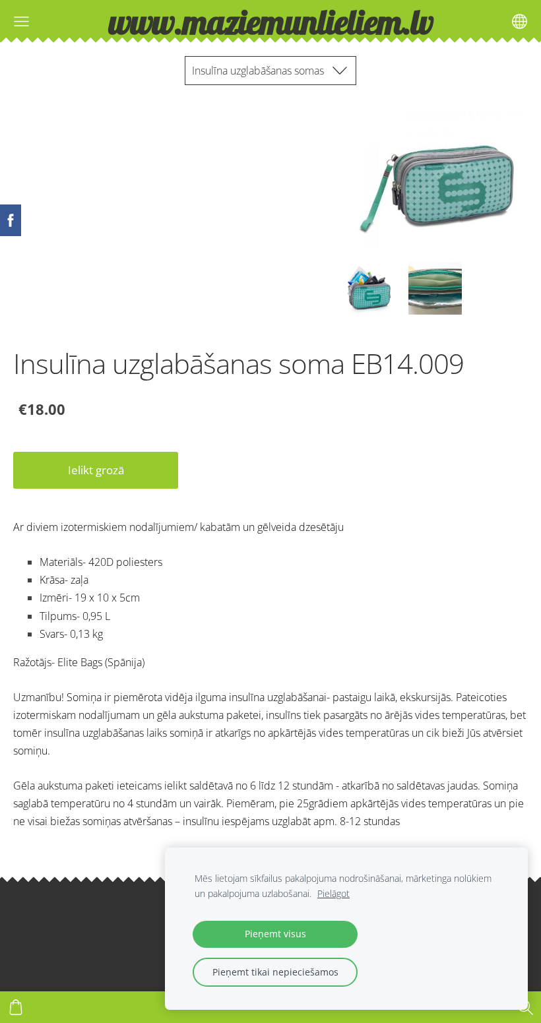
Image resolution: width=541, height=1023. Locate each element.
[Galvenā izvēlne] (21, 21)
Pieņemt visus (275, 933)
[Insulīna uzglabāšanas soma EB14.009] (368, 288)
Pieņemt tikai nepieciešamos (275, 972)
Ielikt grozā (96, 470)
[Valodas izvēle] (519, 21)
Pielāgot (333, 893)
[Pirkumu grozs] (16, 1007)
